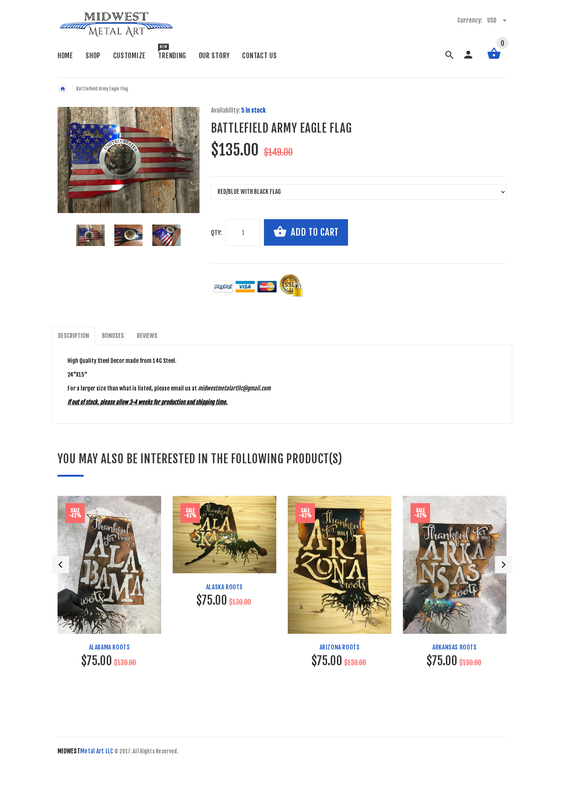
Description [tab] (73, 336)
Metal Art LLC (85, 751)
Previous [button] (60, 564)
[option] (90, 235)
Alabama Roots (109, 647)
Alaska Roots (224, 587)
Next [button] (503, 564)
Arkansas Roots (454, 647)
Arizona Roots (340, 647)
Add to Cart (314, 232)
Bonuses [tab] (113, 336)
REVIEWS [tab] (147, 336)
